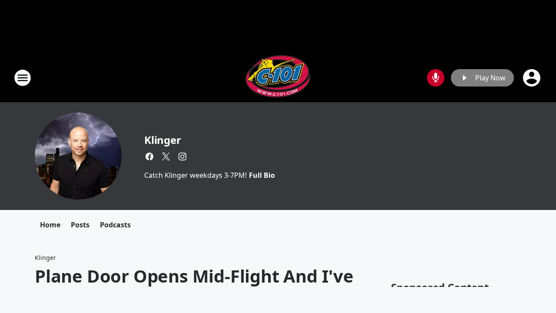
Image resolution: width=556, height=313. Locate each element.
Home (50, 225)
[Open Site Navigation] (22, 78)
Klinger (162, 140)
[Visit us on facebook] (149, 156)
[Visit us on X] (166, 156)
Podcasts (115, 225)
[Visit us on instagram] (182, 156)
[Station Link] (278, 77)
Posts (80, 225)
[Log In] (532, 78)
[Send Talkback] (435, 78)
